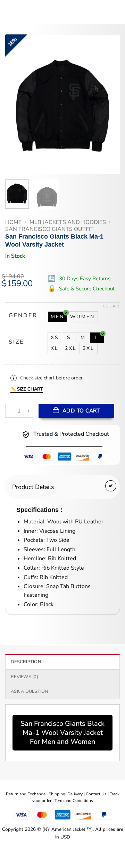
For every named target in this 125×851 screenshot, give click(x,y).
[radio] (57, 317)
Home (13, 222)
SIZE (16, 342)
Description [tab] (26, 662)
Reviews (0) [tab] (24, 677)
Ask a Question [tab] (29, 691)
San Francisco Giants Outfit (49, 229)
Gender (23, 316)
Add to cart (81, 410)
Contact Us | (98, 794)
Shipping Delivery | (67, 794)
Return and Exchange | (27, 794)
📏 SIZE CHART (26, 389)
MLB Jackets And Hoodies (68, 222)
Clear (111, 306)
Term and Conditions (74, 800)
